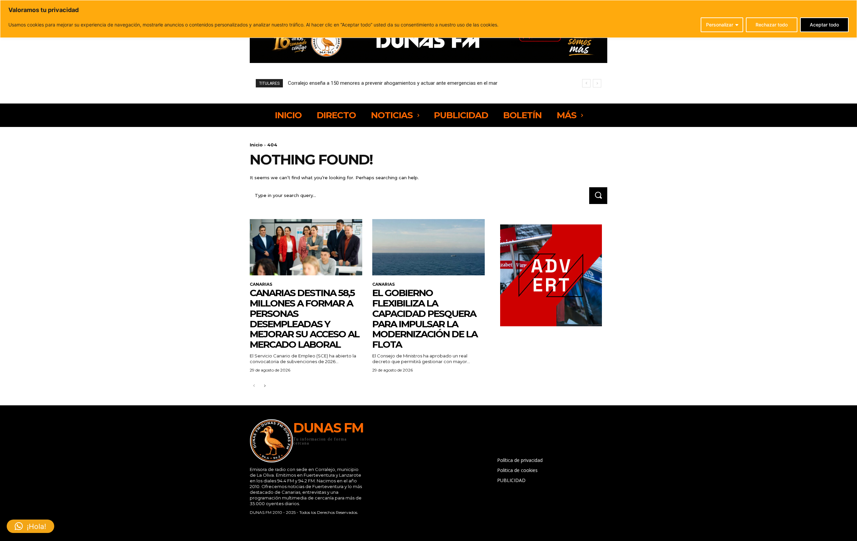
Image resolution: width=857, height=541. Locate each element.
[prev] (586, 83)
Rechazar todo (772, 24)
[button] (30, 526)
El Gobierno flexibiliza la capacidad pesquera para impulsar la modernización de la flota (424, 318)
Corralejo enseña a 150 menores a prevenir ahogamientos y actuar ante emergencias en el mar (392, 83)
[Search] (598, 195)
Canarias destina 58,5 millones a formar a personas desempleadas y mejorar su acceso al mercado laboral (304, 318)
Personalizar (719, 24)
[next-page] (264, 386)
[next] (597, 83)
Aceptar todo (824, 24)
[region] (428, 19)
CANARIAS (261, 284)
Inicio (256, 144)
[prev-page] (254, 386)
